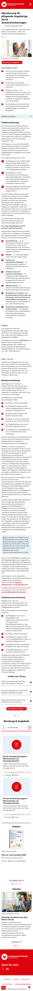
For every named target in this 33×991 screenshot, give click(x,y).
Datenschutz (25, 979)
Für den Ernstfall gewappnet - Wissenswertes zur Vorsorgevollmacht (15, 758)
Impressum (7, 979)
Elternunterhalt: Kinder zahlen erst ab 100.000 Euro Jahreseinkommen (13, 701)
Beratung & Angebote (11, 62)
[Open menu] (3, 988)
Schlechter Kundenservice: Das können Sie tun (14, 918)
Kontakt (16, 979)
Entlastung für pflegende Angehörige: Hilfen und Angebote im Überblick (13, 682)
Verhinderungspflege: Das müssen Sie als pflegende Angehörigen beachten (14, 692)
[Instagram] (3, 968)
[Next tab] (30, 728)
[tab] (14, 945)
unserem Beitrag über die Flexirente (13, 592)
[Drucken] (2, 37)
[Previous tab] (3, 728)
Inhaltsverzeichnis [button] (8, 116)
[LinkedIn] (7, 968)
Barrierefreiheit (7, 984)
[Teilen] (5, 37)
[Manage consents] (29, 987)
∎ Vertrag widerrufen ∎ (23, 984)
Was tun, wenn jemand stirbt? (13, 855)
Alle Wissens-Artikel (15, 709)
